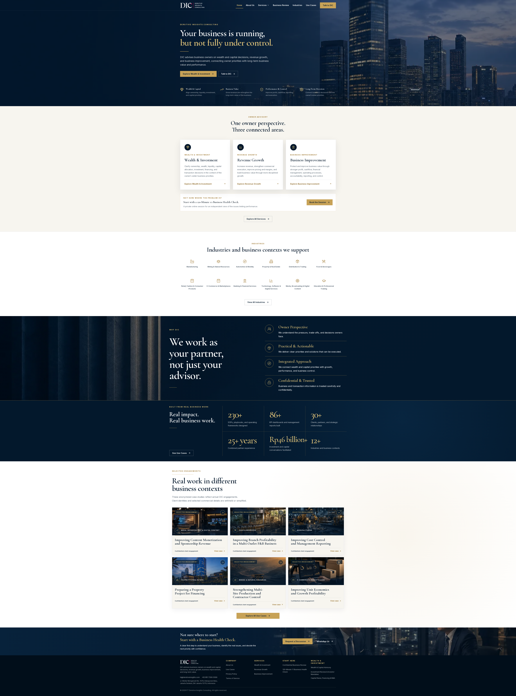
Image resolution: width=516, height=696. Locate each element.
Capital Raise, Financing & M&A (323, 678)
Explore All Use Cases (256, 616)
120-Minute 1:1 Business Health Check (295, 670)
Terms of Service (233, 678)
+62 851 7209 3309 (209, 677)
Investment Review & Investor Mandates (322, 673)
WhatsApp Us (323, 641)
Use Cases (311, 5)
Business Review (281, 5)
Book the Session (317, 202)
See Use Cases (179, 453)
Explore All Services (256, 219)
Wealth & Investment (262, 665)
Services (262, 5)
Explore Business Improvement (304, 184)
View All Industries (256, 302)
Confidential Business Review (294, 665)
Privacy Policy (231, 674)
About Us (250, 5)
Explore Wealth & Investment (196, 74)
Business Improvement (263, 674)
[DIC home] (193, 5)
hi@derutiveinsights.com (190, 677)
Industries (297, 5)
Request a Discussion (295, 641)
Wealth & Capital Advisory (321, 667)
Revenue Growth (260, 669)
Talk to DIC (328, 5)
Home (239, 5)
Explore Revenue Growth (249, 184)
